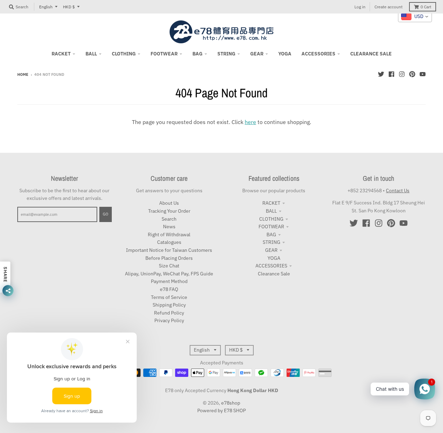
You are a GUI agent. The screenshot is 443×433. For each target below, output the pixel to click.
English (46, 6)
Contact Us (397, 190)
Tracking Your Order (169, 211)
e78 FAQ (169, 289)
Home (22, 74)
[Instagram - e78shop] (402, 74)
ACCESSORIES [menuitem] (318, 54)
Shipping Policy (169, 305)
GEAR (271, 250)
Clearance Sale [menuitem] (371, 54)
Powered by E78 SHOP (221, 410)
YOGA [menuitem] (284, 54)
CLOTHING (271, 219)
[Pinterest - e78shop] (412, 74)
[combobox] (415, 16)
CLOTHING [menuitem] (124, 54)
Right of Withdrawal (169, 234)
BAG (271, 234)
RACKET (271, 203)
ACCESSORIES (271, 266)
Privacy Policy (169, 320)
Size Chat (169, 266)
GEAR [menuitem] (256, 54)
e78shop (230, 403)
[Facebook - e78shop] (391, 74)
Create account (388, 6)
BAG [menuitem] (197, 54)
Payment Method (169, 281)
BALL (271, 211)
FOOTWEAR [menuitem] (164, 54)
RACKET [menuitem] (61, 54)
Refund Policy (169, 313)
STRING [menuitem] (226, 54)
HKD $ (69, 6)
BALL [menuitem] (91, 54)
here (250, 121)
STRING (271, 242)
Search (169, 219)
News (169, 226)
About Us (169, 203)
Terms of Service (169, 297)
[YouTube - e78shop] (422, 74)
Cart (426, 6)
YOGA (274, 258)
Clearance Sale (274, 274)
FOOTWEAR (271, 226)
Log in (359, 6)
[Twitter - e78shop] (381, 74)
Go (105, 214)
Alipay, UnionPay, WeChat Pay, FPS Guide (169, 274)
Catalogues (169, 242)
